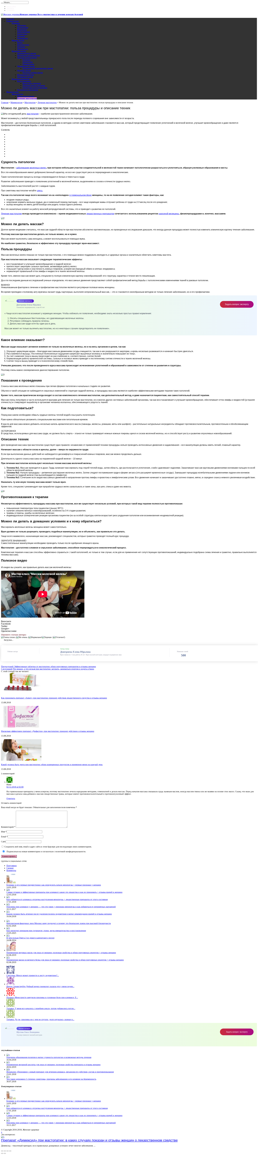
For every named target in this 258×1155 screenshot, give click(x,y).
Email (3, 836)
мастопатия (33, 114)
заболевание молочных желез (31, 168)
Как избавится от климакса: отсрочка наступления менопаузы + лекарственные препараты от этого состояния (57, 899)
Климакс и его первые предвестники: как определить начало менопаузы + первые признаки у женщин (53, 885)
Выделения (22, 27)
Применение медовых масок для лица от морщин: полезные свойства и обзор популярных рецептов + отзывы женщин (61, 952)
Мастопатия (17, 94)
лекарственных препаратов (100, 214)
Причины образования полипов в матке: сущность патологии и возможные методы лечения (48, 1057)
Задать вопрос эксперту (237, 304)
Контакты (10, 8)
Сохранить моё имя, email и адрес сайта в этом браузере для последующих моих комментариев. (48, 847)
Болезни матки (19, 51)
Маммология (12, 92)
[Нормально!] (35, 637)
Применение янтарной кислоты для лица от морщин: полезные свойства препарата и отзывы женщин (53, 1064)
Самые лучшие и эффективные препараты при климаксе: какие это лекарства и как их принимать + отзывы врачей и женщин (64, 892)
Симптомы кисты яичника (35, 88)
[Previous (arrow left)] (2, 1153)
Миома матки (18, 40)
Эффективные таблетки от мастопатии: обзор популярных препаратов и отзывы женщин (48, 666)
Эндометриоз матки (26, 53)
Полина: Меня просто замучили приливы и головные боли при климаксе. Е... (42, 997)
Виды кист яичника (32, 83)
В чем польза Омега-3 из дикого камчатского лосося (30, 938)
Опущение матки (25, 77)
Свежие (10, 868)
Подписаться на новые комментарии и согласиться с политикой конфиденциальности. (46, 851)
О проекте (10, 10)
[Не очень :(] (23, 637)
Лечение (21, 36)
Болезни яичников (20, 79)
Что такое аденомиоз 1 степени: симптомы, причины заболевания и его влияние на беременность (51, 1079)
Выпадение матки (25, 75)
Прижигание (28, 64)
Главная (10, 19)
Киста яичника (24, 81)
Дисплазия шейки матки (28, 55)
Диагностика (23, 45)
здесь (39, 190)
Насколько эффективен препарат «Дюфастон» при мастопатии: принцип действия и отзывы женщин (47, 731)
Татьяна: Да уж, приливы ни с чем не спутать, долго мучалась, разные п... (40, 1019)
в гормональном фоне (80, 195)
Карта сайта (11, 6)
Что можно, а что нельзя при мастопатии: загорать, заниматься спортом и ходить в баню (47, 669)
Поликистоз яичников (27, 90)
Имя (3, 832)
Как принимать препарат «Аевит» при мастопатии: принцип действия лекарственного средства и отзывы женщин (54, 698)
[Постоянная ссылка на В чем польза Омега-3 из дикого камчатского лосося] (8, 935)
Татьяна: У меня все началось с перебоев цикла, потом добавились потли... (40, 1008)
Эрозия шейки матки (27, 58)
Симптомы (22, 34)
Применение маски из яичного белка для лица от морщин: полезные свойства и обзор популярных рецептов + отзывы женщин (65, 960)
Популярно (11, 865)
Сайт (3, 841)
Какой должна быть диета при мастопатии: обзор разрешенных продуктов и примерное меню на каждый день (52, 764)
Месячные (22, 30)
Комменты (11, 870)
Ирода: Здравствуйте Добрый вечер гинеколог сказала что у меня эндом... (40, 986)
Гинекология (12, 21)
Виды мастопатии (25, 96)
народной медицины (169, 214)
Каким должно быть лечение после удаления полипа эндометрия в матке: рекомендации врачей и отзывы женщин (59, 914)
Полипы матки (24, 70)
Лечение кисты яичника (34, 85)
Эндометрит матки (26, 66)
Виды (20, 42)
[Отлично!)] (59, 637)
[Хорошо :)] (47, 637)
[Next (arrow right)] (5, 1153)
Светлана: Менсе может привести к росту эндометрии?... (32, 975)
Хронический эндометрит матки (38, 68)
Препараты (22, 38)
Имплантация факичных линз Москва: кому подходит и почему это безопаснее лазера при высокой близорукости (58, 923)
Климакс (16, 23)
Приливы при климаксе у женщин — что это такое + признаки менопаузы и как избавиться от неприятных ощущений (61, 907)
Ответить (10, 798)
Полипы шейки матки (33, 73)
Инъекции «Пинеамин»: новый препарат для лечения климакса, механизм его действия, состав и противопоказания (60, 1072)
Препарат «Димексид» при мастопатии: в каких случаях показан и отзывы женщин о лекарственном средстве (89, 1140)
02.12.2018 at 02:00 (15, 787)
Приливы (21, 25)
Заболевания (23, 32)
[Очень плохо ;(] (9, 637)
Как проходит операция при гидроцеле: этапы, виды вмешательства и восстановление (46, 930)
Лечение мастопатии (27, 98)
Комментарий (8, 827)
